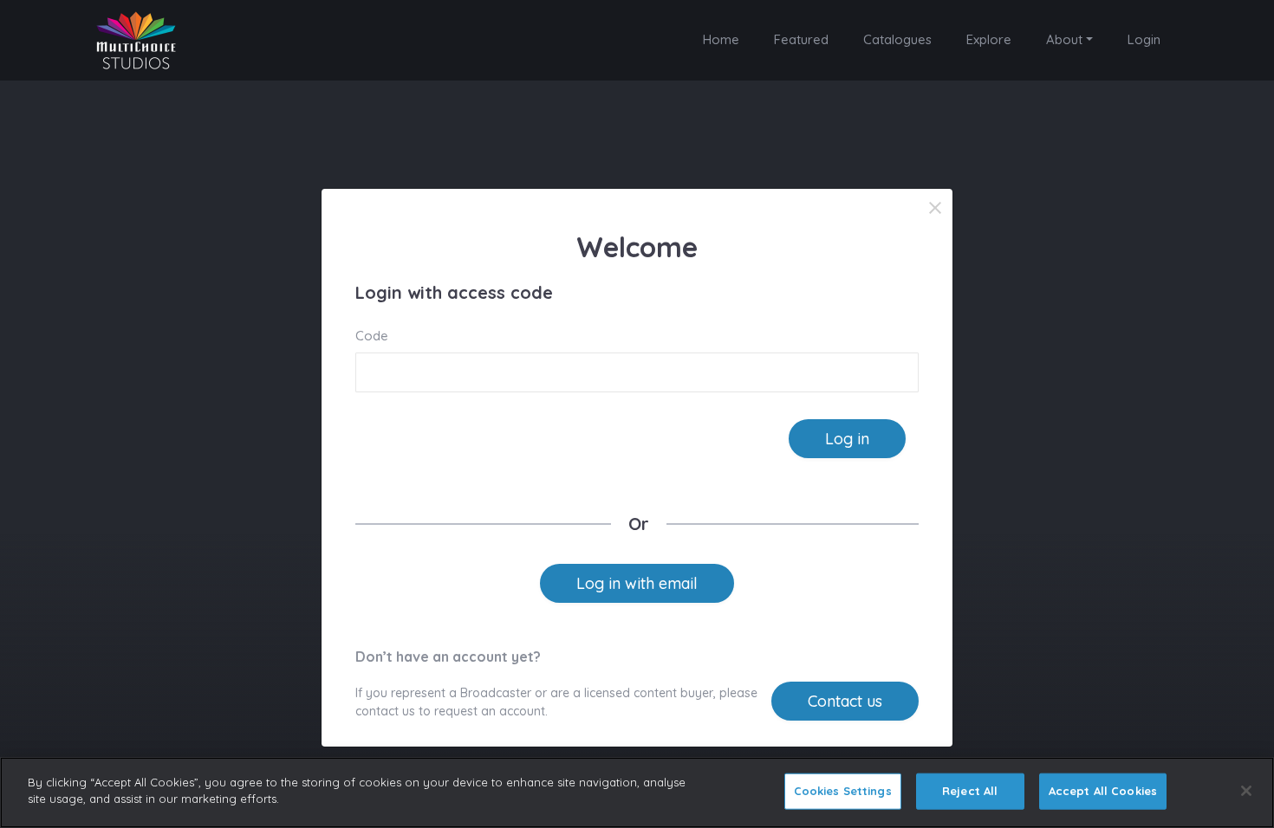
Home (721, 39)
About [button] (1064, 39)
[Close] (935, 208)
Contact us (845, 701)
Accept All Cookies (1103, 791)
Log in (847, 439)
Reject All (970, 791)
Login (1144, 39)
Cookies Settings (843, 791)
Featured (801, 39)
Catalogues (897, 39)
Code (371, 335)
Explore (988, 39)
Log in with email (637, 583)
